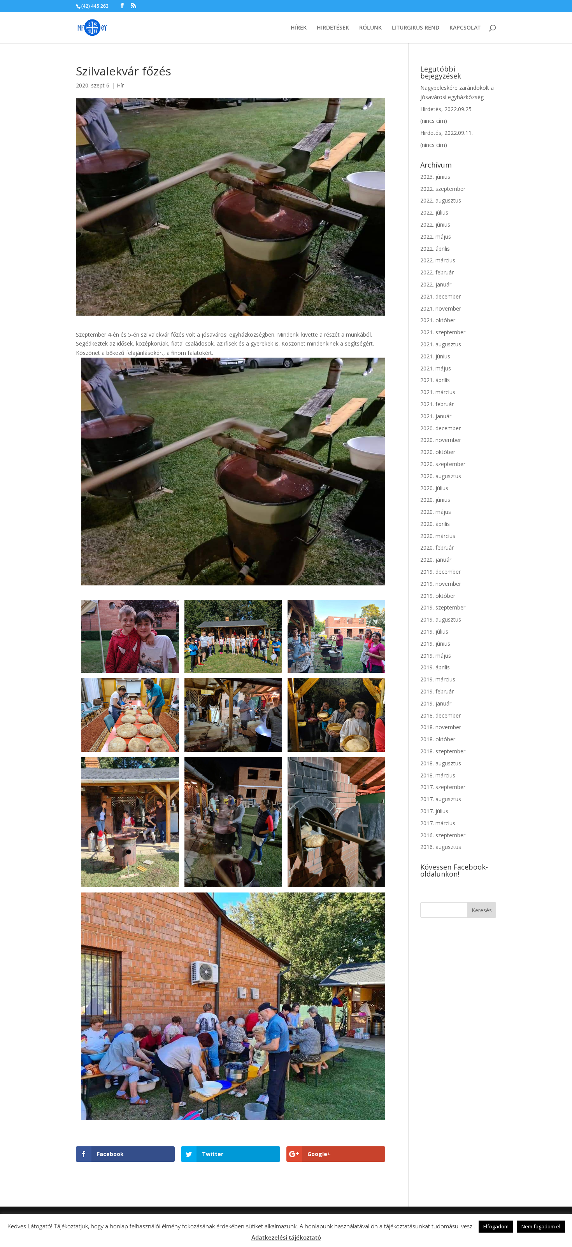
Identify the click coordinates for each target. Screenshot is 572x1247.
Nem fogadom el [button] (540, 1226)
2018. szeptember (442, 751)
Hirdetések (333, 28)
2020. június (435, 499)
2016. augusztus (440, 847)
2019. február (437, 691)
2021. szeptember (442, 332)
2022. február (437, 272)
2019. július (434, 631)
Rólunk (370, 28)
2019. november (440, 583)
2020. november (440, 440)
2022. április (435, 248)
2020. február (437, 547)
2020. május (435, 511)
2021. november (440, 308)
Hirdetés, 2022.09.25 (446, 109)
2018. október (437, 739)
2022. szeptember (442, 188)
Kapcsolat (465, 28)
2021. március (437, 392)
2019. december (440, 571)
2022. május (435, 236)
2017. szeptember (442, 787)
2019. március (437, 679)
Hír (120, 85)
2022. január (435, 284)
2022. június (435, 224)
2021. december (440, 296)
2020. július (434, 488)
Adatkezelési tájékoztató (286, 1237)
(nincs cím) (433, 120)
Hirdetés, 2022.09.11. (446, 132)
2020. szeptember (442, 464)
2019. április (435, 667)
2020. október (437, 452)
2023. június (435, 176)
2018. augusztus (440, 763)
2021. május (435, 368)
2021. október (437, 320)
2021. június (435, 356)
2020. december (440, 428)
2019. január (435, 703)
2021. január (435, 416)
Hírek (299, 28)
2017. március (437, 823)
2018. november (440, 727)
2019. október (437, 595)
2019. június (435, 643)
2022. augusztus (440, 200)
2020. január (435, 559)
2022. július (434, 212)
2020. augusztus (440, 476)
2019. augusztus (440, 619)
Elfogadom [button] (496, 1226)
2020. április (435, 523)
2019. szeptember (442, 607)
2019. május (435, 655)
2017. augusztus (440, 799)
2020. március (437, 536)
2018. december (440, 715)
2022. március (437, 260)
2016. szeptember (442, 835)
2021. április (435, 380)
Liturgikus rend (415, 28)
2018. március (437, 775)
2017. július (434, 811)
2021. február (437, 404)
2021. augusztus (440, 344)
